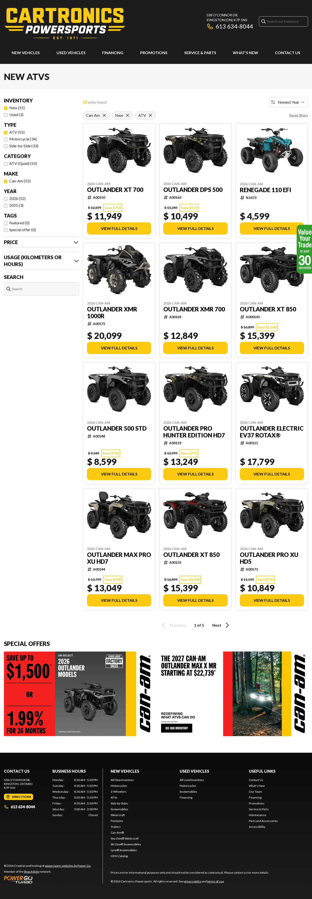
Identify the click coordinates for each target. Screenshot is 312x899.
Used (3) (16, 114)
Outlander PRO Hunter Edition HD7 (194, 432)
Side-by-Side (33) (23, 145)
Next (216, 625)
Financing (112, 52)
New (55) (17, 107)
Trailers (116, 827)
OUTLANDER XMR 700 (194, 309)
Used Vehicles (71, 52)
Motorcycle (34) (23, 139)
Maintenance (257, 815)
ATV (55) (17, 132)
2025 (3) (16, 205)
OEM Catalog (119, 856)
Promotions (153, 52)
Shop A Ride (31, 871)
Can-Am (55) (20, 180)
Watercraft (118, 815)
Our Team (255, 791)
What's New (245, 52)
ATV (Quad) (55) (23, 163)
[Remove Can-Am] (104, 115)
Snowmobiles (119, 809)
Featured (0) (19, 222)
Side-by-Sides (119, 803)
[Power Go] (47, 879)
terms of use (215, 881)
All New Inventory (122, 780)
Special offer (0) (22, 229)
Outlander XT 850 (191, 554)
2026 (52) (17, 198)
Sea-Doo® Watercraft (125, 838)
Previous (178, 625)
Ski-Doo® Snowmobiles (126, 844)
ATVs (114, 797)
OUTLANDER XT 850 (268, 309)
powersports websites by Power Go (67, 866)
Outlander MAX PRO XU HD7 (119, 558)
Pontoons (117, 821)
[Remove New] (127, 115)
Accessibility (257, 827)
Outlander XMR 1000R (112, 312)
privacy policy (192, 881)
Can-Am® (117, 832)
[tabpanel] (75, 797)
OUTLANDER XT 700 (115, 189)
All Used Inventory (192, 780)
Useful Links (262, 771)
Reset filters (298, 115)
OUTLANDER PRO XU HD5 (269, 558)
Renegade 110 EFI (265, 190)
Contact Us (287, 52)
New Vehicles (26, 52)
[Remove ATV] (150, 115)
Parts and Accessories (263, 821)
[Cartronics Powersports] (65, 23)
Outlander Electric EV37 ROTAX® (271, 432)
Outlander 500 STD (116, 428)
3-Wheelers (119, 791)
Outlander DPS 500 (193, 189)
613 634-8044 (234, 26)
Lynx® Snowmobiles (124, 850)
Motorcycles (119, 786)
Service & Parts (200, 52)
